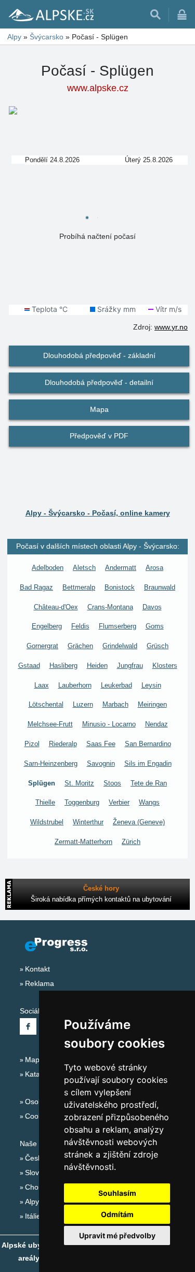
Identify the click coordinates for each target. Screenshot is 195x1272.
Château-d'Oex (56, 607)
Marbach (115, 704)
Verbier (119, 802)
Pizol (32, 744)
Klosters (164, 665)
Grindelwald (119, 646)
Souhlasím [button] (117, 1193)
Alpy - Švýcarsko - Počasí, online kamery (97, 513)
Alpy (32, 1201)
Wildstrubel (46, 822)
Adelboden (47, 567)
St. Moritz (79, 783)
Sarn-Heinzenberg (50, 763)
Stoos (112, 783)
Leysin (151, 685)
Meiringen (152, 704)
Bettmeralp (78, 587)
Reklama (39, 983)
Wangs (149, 802)
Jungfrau (130, 665)
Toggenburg (81, 802)
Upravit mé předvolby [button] (117, 1235)
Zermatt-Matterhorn (83, 842)
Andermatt (120, 567)
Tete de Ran (149, 783)
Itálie (33, 1216)
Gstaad (29, 665)
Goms (155, 626)
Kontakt (37, 969)
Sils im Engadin (148, 763)
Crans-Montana (110, 607)
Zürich (131, 842)
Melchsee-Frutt (50, 724)
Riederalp (63, 744)
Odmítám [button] (117, 1214)
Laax (41, 685)
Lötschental (46, 704)
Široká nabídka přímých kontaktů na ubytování (101, 899)
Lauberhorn (75, 685)
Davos (152, 607)
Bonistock (120, 587)
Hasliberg (63, 665)
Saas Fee (100, 744)
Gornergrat (42, 646)
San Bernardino (148, 744)
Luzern (83, 704)
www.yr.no (171, 327)
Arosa (154, 567)
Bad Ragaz (36, 587)
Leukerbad (116, 685)
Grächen (80, 646)
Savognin (101, 763)
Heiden (97, 665)
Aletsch (84, 567)
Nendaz (156, 724)
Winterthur (88, 822)
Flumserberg (117, 626)
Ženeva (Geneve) (139, 822)
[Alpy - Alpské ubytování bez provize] (50, 14)
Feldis (80, 626)
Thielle (45, 802)
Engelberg (47, 626)
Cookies (38, 1116)
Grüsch (157, 646)
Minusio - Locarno (109, 724)
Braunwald (159, 587)
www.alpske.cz (97, 88)
